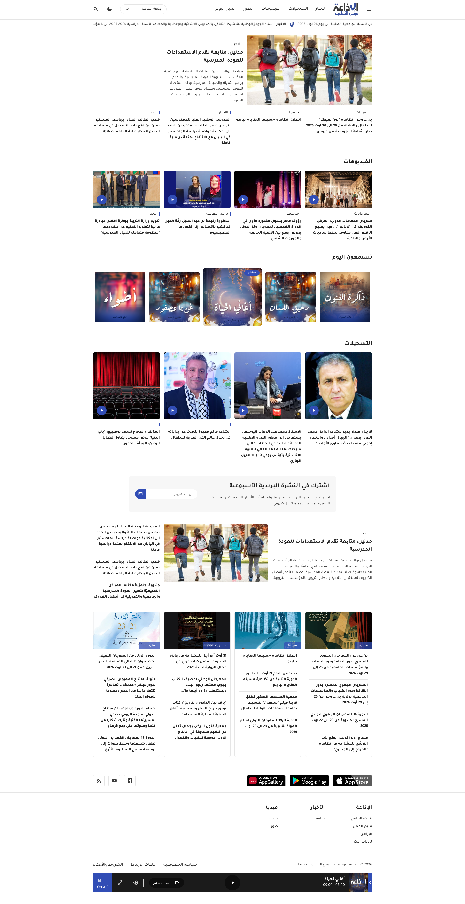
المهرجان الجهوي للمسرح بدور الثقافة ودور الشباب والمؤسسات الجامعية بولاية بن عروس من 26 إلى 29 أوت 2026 (339, 694)
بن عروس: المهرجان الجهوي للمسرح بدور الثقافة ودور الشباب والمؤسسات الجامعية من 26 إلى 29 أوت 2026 (340, 665)
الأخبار (321, 9)
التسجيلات (298, 9)
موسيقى (292, 214)
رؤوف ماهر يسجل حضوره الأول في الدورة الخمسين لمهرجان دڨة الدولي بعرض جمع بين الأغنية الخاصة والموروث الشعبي (270, 230)
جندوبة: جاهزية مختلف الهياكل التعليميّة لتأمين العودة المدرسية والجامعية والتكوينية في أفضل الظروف (127, 591)
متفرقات (363, 113)
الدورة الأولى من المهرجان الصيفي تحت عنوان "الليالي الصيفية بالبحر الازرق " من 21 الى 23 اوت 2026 (127, 662)
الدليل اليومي (225, 9)
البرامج (366, 834)
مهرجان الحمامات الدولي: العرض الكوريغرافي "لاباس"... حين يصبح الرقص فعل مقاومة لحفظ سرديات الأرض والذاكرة (342, 230)
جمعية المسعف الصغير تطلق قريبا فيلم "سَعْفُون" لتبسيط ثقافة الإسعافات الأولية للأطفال (269, 703)
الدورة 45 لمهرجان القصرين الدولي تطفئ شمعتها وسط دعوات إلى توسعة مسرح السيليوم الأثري (127, 744)
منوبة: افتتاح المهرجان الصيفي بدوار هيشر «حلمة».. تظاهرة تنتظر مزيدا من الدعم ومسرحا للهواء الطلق (130, 688)
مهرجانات (362, 214)
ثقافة (320, 819)
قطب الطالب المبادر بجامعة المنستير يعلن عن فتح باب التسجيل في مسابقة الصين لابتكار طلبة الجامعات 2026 (127, 126)
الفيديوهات (271, 9)
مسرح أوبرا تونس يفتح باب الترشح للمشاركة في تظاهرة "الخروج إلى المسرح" (343, 744)
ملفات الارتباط (143, 865)
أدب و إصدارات (216, 645)
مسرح (363, 645)
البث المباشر (161, 883)
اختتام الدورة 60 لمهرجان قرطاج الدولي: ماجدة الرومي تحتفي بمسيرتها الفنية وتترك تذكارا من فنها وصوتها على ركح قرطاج (128, 717)
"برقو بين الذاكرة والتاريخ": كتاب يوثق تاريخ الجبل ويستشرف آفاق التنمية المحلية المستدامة (198, 709)
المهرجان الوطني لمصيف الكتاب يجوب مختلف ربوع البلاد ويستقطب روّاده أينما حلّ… (199, 685)
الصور (248, 9)
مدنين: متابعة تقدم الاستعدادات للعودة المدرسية (205, 56)
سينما (294, 113)
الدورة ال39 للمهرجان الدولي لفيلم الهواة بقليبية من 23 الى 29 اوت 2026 (268, 726)
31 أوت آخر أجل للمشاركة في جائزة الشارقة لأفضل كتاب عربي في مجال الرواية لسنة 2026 (198, 662)
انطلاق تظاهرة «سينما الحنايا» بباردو (268, 120)
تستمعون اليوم (352, 258)
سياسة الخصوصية (180, 865)
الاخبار (236, 45)
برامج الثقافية (217, 214)
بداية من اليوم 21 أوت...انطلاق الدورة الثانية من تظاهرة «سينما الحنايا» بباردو (269, 679)
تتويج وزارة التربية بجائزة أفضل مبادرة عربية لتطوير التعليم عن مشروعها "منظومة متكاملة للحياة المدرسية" (127, 227)
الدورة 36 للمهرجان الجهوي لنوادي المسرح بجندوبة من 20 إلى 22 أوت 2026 (339, 720)
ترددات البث (363, 842)
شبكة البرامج (361, 819)
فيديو (273, 819)
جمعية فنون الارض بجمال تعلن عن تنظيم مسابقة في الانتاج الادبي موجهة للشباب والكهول (199, 732)
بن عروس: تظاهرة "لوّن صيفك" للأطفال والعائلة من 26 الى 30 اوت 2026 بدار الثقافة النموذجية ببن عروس (339, 126)
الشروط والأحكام (108, 865)
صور (274, 827)
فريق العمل (362, 827)
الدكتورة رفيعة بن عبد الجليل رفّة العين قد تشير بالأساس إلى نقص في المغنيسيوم (198, 227)
